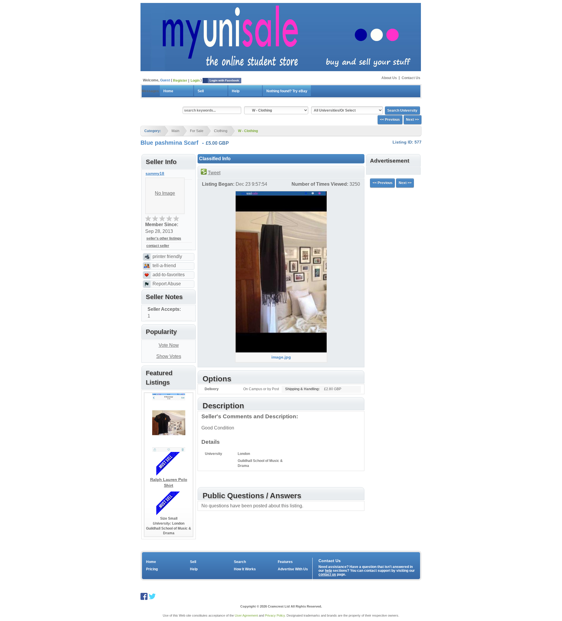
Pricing (152, 569)
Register (180, 81)
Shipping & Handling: (302, 389)
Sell (201, 91)
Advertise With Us (293, 569)
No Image (165, 193)
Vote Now (169, 345)
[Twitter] (152, 595)
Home (168, 91)
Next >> (412, 119)
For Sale (196, 131)
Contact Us (411, 78)
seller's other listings (163, 238)
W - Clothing (248, 131)
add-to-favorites (169, 274)
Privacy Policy (275, 615)
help (328, 571)
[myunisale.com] (280, 36)
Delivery (212, 389)
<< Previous (390, 119)
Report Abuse (167, 283)
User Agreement (246, 615)
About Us (389, 78)
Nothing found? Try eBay (286, 91)
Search (240, 562)
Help (235, 91)
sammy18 (154, 173)
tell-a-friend (164, 265)
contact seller (157, 246)
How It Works (245, 569)
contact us (327, 574)
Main (175, 131)
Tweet (214, 172)
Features (285, 562)
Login (195, 81)
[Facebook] (144, 595)
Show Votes (168, 356)
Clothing (220, 131)
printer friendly (167, 256)
